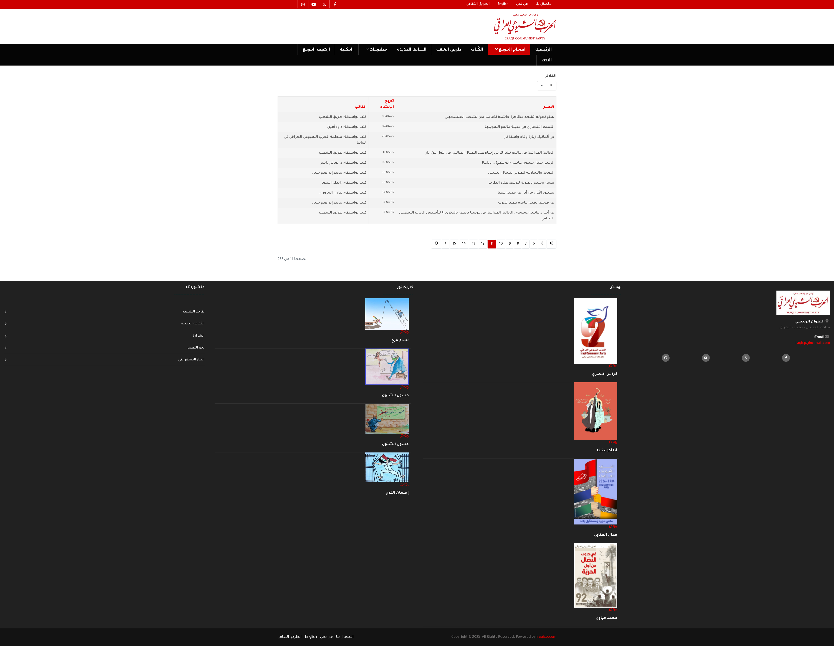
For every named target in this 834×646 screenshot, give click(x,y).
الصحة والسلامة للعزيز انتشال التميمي (521, 173)
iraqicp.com (546, 637)
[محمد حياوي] (595, 576)
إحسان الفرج (397, 493)
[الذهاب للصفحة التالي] (445, 244)
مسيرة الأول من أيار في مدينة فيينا (526, 193)
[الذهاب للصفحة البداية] (551, 244)
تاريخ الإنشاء (387, 104)
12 (483, 244)
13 (473, 244)
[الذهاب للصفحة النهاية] (436, 244)
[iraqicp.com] (518, 26)
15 (454, 244)
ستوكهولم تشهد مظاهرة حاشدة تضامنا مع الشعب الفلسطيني (499, 117)
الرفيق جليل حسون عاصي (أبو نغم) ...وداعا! (518, 163)
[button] (509, 49)
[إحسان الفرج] (387, 468)
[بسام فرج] (387, 314)
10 (501, 244)
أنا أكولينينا (607, 451)
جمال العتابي (605, 535)
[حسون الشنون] (387, 367)
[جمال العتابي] (595, 492)
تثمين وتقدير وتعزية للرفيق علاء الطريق (521, 183)
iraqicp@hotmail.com (812, 343)
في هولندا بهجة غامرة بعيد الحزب (526, 203)
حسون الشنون (395, 396)
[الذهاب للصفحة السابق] (542, 244)
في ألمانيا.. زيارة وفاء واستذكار (529, 137)
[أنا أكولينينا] (595, 411)
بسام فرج (400, 340)
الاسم (548, 107)
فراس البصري (604, 374)
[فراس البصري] (595, 331)
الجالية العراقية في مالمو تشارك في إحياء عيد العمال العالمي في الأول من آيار (489, 153)
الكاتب (361, 107)
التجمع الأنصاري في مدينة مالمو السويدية (519, 127)
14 (464, 244)
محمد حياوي (606, 618)
